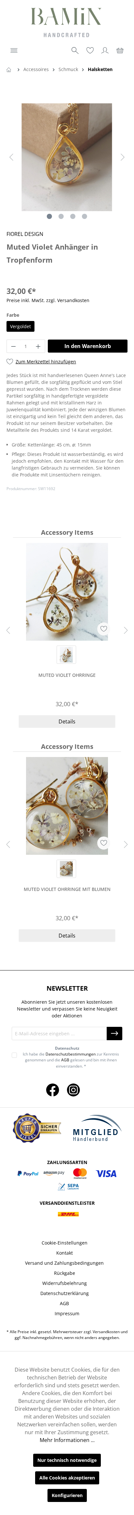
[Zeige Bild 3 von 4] (72, 216)
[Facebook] (52, 1089)
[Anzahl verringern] (13, 346)
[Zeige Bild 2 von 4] (61, 216)
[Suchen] (75, 50)
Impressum (67, 1313)
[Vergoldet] (66, 655)
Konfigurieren (67, 1495)
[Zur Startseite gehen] (67, 23)
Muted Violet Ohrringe (67, 675)
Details (67, 721)
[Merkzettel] (90, 50)
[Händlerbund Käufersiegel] (36, 1128)
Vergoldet (20, 326)
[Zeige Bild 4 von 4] (84, 216)
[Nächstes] (122, 157)
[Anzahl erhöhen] (38, 346)
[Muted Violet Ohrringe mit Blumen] (67, 806)
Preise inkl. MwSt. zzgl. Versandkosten (48, 300)
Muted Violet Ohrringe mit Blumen (67, 889)
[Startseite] (10, 69)
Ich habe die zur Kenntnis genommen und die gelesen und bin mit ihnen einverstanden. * (71, 1060)
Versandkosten (106, 1331)
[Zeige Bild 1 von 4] (49, 216)
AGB (65, 1060)
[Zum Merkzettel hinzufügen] (103, 628)
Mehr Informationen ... (67, 1440)
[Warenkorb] (120, 50)
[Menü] (14, 50)
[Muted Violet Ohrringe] (67, 592)
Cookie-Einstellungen (64, 1243)
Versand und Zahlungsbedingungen (64, 1263)
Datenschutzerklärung (64, 1293)
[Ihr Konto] (105, 50)
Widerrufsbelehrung (64, 1283)
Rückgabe (64, 1273)
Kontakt (64, 1253)
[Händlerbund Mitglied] (97, 1128)
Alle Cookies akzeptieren (67, 1478)
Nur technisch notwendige (67, 1460)
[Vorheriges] (11, 157)
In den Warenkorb (87, 346)
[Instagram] (73, 1089)
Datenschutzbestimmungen (71, 1054)
